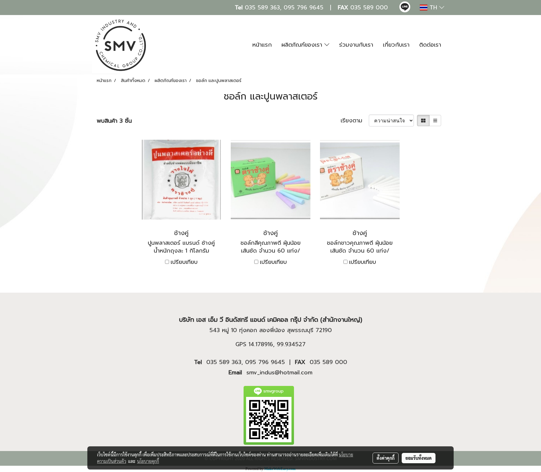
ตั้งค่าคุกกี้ (385, 458)
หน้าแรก (262, 44)
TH (433, 7)
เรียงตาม (355, 120)
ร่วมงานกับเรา (356, 44)
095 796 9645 (303, 7)
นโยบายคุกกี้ (148, 461)
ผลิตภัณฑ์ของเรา (302, 44)
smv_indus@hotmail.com (279, 372)
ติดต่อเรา (430, 44)
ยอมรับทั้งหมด (418, 458)
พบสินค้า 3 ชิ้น (114, 121)
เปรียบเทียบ (184, 262)
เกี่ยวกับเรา (396, 44)
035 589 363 (262, 7)
